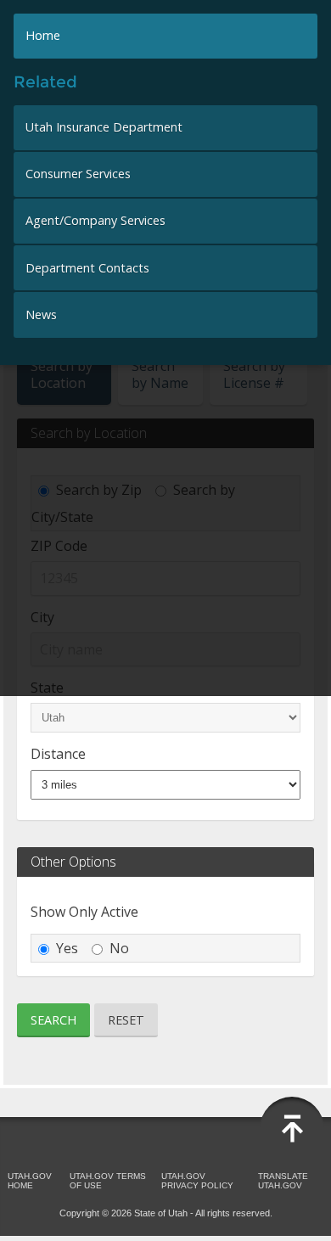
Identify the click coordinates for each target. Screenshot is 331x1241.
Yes (67, 948)
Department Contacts (87, 268)
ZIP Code (59, 545)
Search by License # (254, 374)
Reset (126, 1020)
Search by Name (160, 374)
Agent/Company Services (95, 220)
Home (42, 35)
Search (53, 1020)
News (41, 314)
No (119, 948)
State (47, 687)
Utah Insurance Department (103, 127)
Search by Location (62, 374)
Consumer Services (78, 174)
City (42, 617)
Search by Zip (99, 489)
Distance (58, 753)
